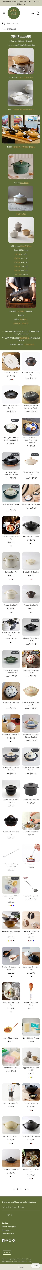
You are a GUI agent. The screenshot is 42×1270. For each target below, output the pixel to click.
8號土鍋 (17, 266)
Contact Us (6, 1230)
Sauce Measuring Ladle (31, 832)
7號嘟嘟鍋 (25, 147)
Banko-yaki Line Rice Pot (11, 734)
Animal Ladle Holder (11, 1038)
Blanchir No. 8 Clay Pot (11, 1136)
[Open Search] (3, 23)
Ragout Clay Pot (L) (11, 605)
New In (4, 1259)
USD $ (6, 1253)
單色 (21, 319)
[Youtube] (7, 1240)
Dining (18, 1259)
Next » (26, 1189)
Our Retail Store (8, 1234)
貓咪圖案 (25, 323)
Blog (30, 1261)
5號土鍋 (18, 254)
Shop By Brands (6, 1261)
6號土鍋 (17, 258)
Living (29, 1259)
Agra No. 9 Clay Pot (31, 1103)
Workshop (24, 1261)
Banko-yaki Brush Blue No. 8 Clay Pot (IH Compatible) (31, 440)
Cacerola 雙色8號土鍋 (25, 77)
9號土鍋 (17, 270)
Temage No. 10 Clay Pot (31, 1136)
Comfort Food (16, 1261)
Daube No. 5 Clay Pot (31, 572)
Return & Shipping (9, 1227)
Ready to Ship (11, 1259)
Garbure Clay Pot (11, 572)
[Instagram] (10, 1240)
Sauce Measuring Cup (11, 1103)
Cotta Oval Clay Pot (11, 372)
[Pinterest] (13, 1240)
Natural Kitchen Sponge (31, 1038)
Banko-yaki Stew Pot (31, 800)
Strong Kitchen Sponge (11, 1068)
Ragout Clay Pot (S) (31, 605)
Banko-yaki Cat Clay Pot (31, 504)
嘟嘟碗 (32, 147)
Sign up (9, 1215)
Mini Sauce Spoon (31, 864)
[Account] (33, 12)
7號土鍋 (17, 262)
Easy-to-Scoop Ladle (31, 896)
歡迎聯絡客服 (24, 338)
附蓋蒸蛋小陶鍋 (26, 246)
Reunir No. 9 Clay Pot (31, 536)
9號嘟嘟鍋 (17, 147)
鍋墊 (15, 323)
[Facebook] (3, 1240)
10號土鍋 (17, 274)
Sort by (21, 1267)
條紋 (25, 319)
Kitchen (24, 1259)
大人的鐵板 (20, 311)
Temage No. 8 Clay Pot (11, 1169)
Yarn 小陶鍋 (24, 183)
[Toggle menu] (4, 13)
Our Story (5, 1223)
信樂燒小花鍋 (21, 214)
